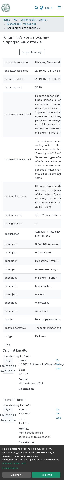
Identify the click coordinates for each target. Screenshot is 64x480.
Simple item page (32, 52)
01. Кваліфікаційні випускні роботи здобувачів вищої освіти (31, 20)
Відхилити (16, 474)
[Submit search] (36, 8)
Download (58, 364)
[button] (41, 8)
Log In (49, 8)
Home (6, 20)
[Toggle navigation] (59, 7)
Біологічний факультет (21, 24)
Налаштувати (10, 468)
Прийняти (46, 474)
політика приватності (14, 463)
